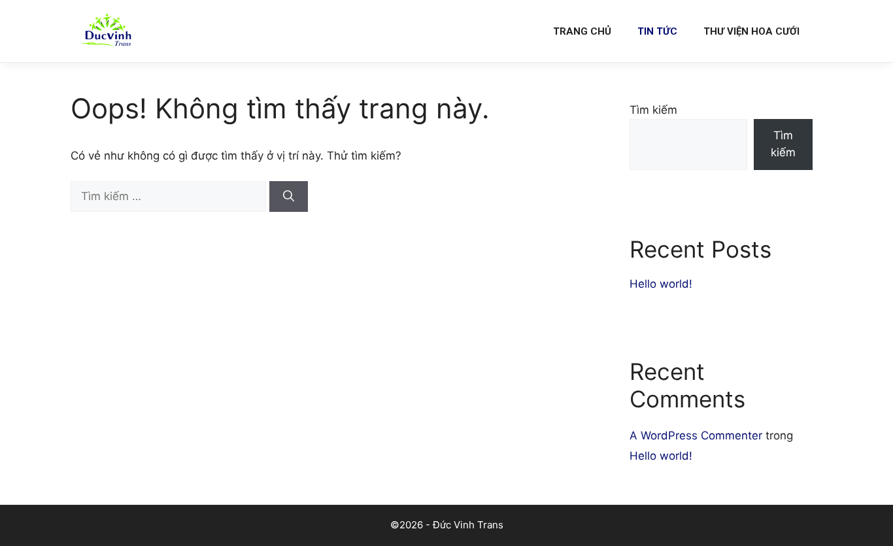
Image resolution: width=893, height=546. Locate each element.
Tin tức (657, 31)
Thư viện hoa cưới (751, 31)
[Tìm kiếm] (288, 197)
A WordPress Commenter (696, 435)
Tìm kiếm (653, 109)
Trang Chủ (582, 31)
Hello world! (661, 283)
